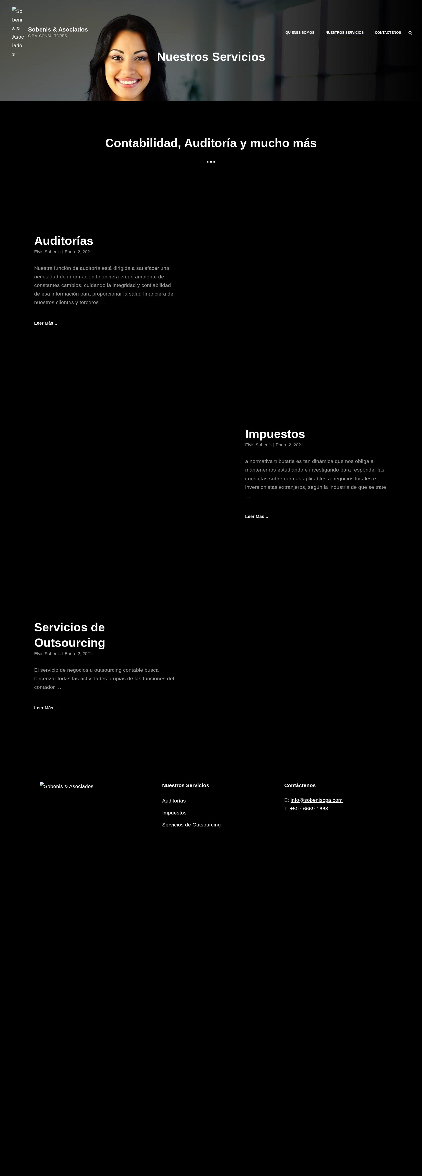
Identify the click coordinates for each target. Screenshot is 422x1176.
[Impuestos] (105, 473)
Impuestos (275, 433)
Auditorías (63, 240)
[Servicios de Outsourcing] (316, 666)
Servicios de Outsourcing (191, 824)
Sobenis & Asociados (58, 29)
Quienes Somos (299, 32)
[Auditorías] (316, 280)
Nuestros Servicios (345, 32)
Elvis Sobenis (47, 251)
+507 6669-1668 (309, 808)
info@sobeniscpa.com (317, 800)
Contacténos (388, 32)
